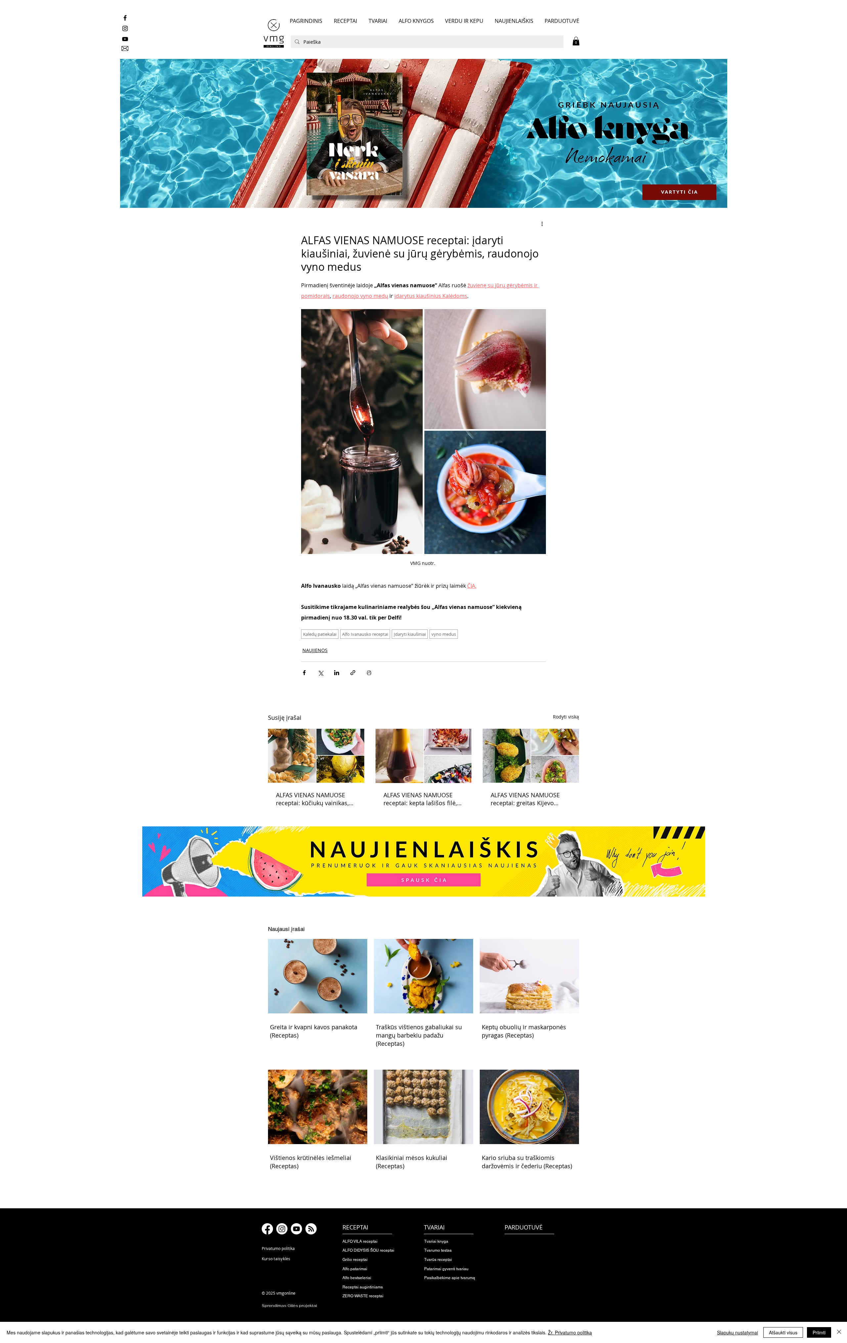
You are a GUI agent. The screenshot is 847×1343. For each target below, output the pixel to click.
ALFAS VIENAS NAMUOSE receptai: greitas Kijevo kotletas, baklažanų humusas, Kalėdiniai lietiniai (530, 799)
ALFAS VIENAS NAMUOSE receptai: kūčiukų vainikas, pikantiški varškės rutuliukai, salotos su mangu (315, 799)
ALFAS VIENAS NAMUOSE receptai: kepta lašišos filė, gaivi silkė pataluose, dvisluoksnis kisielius (420, 799)
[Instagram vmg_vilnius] (125, 28)
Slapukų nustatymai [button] (737, 1332)
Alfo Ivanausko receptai (365, 634)
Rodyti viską (566, 717)
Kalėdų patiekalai (319, 634)
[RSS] (311, 1228)
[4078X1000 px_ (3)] (423, 133)
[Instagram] (282, 1228)
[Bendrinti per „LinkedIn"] (337, 673)
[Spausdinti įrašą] (369, 673)
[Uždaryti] (839, 1332)
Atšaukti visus (783, 1332)
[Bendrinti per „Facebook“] (304, 673)
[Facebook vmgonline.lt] (125, 18)
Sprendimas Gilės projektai (289, 1305)
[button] (576, 41)
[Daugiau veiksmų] (542, 224)
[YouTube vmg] (125, 39)
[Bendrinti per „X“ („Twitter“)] (320, 673)
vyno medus (443, 634)
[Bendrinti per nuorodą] (353, 673)
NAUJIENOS (315, 650)
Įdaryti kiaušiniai (410, 634)
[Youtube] (296, 1228)
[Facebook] (267, 1228)
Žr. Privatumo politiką (570, 1332)
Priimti (819, 1332)
